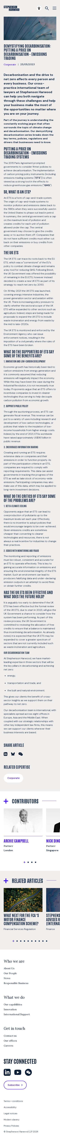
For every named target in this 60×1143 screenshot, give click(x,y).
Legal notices (10, 1113)
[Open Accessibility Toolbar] (39, 8)
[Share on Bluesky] (13, 754)
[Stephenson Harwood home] (11, 8)
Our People (10, 973)
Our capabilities (13, 1004)
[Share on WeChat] (20, 754)
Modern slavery (11, 1119)
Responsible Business (16, 983)
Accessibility (10, 1107)
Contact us (10, 1035)
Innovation (10, 1009)
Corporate (10, 64)
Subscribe (14, 1085)
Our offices (10, 1040)
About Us (9, 968)
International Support (17, 1014)
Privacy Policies (11, 1125)
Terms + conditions (13, 1101)
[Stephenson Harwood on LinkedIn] (7, 1072)
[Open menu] (54, 8)
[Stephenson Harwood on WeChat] (28, 1072)
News (7, 978)
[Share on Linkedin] (5, 754)
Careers (8, 1045)
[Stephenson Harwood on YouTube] (17, 1072)
